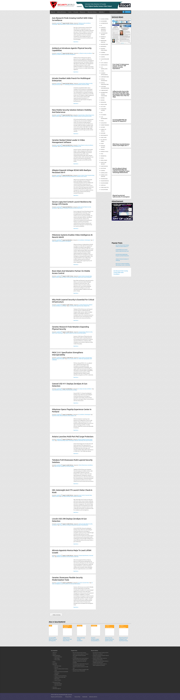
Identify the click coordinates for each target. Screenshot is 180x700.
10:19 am (68, 523)
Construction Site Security (72, 277)
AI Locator (75, 12)
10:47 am (68, 357)
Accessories (104, 21)
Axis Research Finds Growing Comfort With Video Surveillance (100, 653)
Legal (102, 120)
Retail (102, 158)
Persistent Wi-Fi (73, 176)
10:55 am (68, 53)
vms (80, 146)
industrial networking (78, 440)
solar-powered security (86, 116)
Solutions (103, 168)
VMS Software (104, 189)
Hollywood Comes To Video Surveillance (81, 639)
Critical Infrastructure (89, 115)
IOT (101, 112)
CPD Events (70, 208)
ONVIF (102, 143)
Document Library (92, 12)
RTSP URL (128, 11)
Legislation (104, 122)
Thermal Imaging (70, 466)
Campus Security (82, 388)
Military (103, 127)
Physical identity (66, 496)
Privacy (103, 149)
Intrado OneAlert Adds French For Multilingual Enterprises (100, 659)
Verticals (103, 185)
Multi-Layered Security (78, 305)
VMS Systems (68, 241)
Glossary (56, 667)
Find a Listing (57, 659)
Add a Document (57, 685)
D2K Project (56, 678)
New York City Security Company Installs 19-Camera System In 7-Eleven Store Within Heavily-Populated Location (122, 245)
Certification (104, 64)
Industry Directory (61, 12)
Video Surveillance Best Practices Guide (61, 669)
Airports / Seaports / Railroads (103, 29)
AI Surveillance (62, 241)
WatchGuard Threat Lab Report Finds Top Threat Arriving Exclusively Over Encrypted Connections (123, 641)
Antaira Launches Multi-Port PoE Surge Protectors (72, 436)
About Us (53, 12)
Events (70, 12)
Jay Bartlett (58, 23)
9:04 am (67, 582)
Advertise (101, 12)
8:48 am (67, 240)
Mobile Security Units (65, 116)
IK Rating (56, 674)
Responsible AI (63, 24)
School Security (62, 389)
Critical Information (123, 626)
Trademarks (84, 696)
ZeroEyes (75, 389)
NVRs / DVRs (103, 137)
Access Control (81, 175)
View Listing (56, 658)
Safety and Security (56, 84)
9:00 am (67, 388)
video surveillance (80, 24)
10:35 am (68, 465)
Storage (103, 170)
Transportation (105, 180)
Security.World (60, 694)
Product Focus (104, 151)
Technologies (54, 24)
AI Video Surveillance (61, 54)
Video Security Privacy (71, 24)
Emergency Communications (75, 84)
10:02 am (68, 555)
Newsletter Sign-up (57, 688)
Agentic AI (54, 54)
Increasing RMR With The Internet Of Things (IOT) (53, 639)
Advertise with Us (93, 696)
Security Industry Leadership (72, 556)
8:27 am (67, 439)
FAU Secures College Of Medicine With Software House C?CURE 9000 (123, 264)
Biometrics (103, 46)
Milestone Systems (64, 415)
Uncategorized (104, 183)
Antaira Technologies (69, 440)
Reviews (54, 654)
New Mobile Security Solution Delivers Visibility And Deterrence (100, 661)
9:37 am (67, 115)
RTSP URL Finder (57, 666)
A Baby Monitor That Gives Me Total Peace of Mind (67, 639)
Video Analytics (105, 187)
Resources (82, 12)
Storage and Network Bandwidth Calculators (61, 672)
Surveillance (88, 23)
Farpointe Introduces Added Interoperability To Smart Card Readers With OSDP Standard (95, 641)
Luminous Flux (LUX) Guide (59, 677)
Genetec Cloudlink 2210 (65, 583)
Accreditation (104, 23)
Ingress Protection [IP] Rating (60, 675)
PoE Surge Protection (88, 440)
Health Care (104, 104)
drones (102, 100)
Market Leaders (57, 680)
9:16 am (67, 175)
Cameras (103, 52)
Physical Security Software (65, 146)
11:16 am (68, 276)
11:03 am (68, 23)
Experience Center (55, 415)
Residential (103, 155)
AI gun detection (55, 389)
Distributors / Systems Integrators (104, 94)
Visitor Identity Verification (75, 496)
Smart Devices (104, 166)
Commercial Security (65, 176)
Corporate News (81, 83)
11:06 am (68, 304)
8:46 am (67, 414)
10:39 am (68, 83)
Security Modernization (81, 333)
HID (62, 496)
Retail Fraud (54, 333)
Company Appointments (83, 555)
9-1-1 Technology (66, 84)
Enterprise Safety (85, 84)
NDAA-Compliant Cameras (76, 116)
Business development (61, 556)
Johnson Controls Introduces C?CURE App (122, 259)
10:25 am (68, 495)
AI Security (71, 305)
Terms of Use (77, 696)
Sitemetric (89, 277)
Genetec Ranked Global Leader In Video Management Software (68, 141)
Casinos (103, 56)
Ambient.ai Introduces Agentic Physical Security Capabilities (101, 656)
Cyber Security (81, 207)
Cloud (79, 145)
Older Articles (56, 615)
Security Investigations (70, 54)
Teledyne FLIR (86, 305)
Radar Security (57, 466)
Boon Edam (63, 277)
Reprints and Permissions (56, 696)
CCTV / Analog (104, 62)
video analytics (71, 415)
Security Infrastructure (77, 208)
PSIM (102, 153)
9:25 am (67, 145)
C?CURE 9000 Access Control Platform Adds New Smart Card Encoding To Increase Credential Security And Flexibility (122, 250)
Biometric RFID (104, 44)
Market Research (105, 125)
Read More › (76, 41)
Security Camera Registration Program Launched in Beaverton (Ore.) (122, 255)
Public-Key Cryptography (84, 358)
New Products (104, 135)
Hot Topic (103, 106)
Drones (102, 97)
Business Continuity (64, 208)
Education (103, 102)
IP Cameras (103, 114)
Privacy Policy (68, 696)
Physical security (81, 23)
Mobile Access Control (82, 277)
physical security (72, 333)
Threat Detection (69, 389)
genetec (67, 333)
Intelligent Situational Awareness (74, 525)
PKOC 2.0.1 (76, 358)
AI (78, 53)
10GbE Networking (61, 440)
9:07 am (67, 207)
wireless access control (82, 176)
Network (80, 439)
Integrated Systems (66, 626)
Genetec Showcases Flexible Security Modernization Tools (67, 578)
